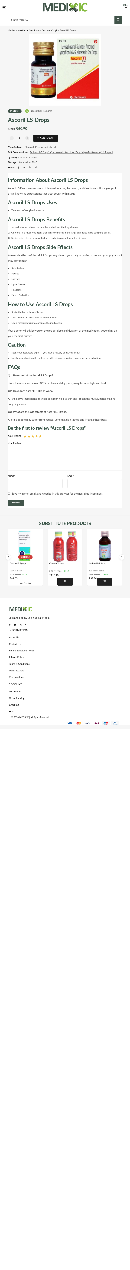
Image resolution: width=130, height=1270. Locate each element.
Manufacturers (16, 671)
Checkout (14, 705)
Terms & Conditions (19, 664)
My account (15, 691)
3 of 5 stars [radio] (32, 436)
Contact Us (15, 644)
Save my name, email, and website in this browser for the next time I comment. (57, 493)
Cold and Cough (50, 31)
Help (11, 711)
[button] (126, 7)
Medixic (12, 31)
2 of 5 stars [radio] (29, 436)
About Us (14, 637)
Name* (11, 476)
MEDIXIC (24, 717)
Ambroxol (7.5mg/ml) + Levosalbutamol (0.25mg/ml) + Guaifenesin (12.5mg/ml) (71, 152)
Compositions (16, 677)
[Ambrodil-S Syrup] (104, 546)
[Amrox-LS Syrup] (25, 546)
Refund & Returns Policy (21, 651)
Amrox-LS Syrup (18, 564)
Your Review (14, 443)
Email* (70, 476)
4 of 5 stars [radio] (36, 436)
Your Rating (14, 436)
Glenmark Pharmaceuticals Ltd (40, 147)
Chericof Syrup (56, 564)
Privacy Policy (16, 657)
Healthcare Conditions (29, 31)
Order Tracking (16, 698)
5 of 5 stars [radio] (40, 436)
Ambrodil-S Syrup (97, 564)
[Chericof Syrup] (65, 546)
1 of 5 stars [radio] (25, 436)
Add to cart (47, 138)
